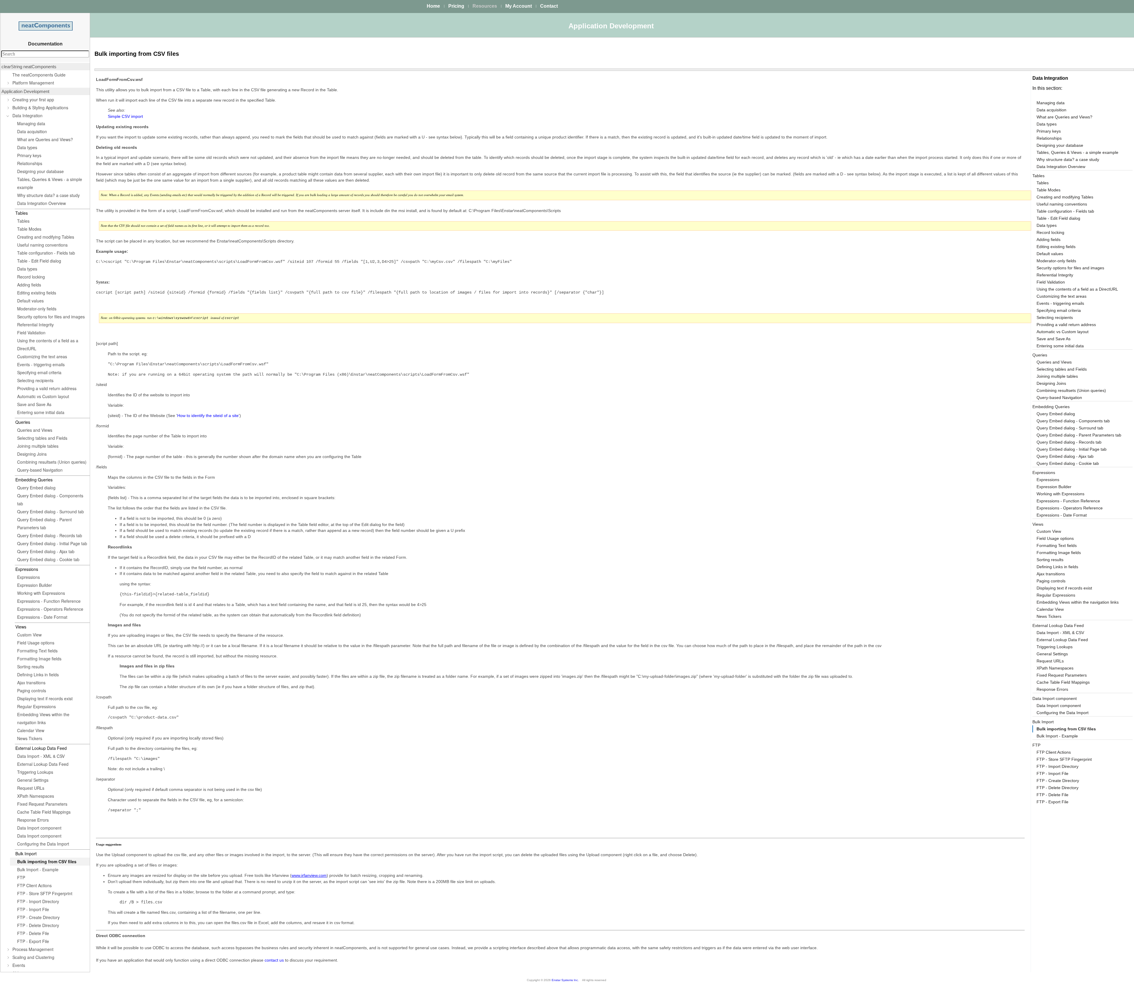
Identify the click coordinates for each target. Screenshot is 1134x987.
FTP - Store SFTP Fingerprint (44, 893)
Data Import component (39, 828)
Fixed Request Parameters (42, 804)
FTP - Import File (33, 909)
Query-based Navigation (40, 470)
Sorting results (30, 667)
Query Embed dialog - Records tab (49, 535)
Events (18, 965)
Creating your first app (33, 99)
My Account (518, 6)
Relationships (29, 163)
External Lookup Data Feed (43, 764)
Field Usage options (35, 643)
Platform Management (33, 83)
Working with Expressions (41, 593)
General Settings (32, 780)
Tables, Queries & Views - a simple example (49, 183)
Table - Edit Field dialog (39, 261)
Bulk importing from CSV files (46, 861)
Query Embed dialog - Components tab (50, 499)
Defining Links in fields (38, 674)
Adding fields (29, 285)
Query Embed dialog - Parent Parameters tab (44, 523)
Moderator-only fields (36, 309)
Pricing (456, 6)
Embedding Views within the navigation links (43, 718)
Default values (30, 301)
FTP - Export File (33, 941)
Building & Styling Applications (40, 107)
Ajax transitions (31, 682)
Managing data (31, 123)
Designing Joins (32, 454)
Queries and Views (34, 430)
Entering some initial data (40, 412)
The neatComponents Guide (39, 75)
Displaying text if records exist (45, 698)
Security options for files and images (51, 317)
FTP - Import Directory (38, 901)
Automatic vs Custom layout (43, 396)
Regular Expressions (36, 706)
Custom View (29, 635)
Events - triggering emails (41, 364)
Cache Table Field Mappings (44, 812)
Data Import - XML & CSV (41, 756)
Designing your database (40, 171)
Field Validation (31, 332)
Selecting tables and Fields (42, 438)
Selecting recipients (35, 380)
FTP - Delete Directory (38, 925)
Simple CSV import (125, 116)
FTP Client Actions (34, 885)
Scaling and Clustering (33, 957)
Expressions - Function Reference (49, 601)
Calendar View (30, 730)
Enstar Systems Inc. (565, 980)
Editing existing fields (36, 293)
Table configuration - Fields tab (46, 253)
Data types (27, 147)
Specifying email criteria (39, 372)
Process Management (32, 949)
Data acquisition (32, 131)
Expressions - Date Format (42, 617)
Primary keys (29, 155)
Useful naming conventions (42, 245)
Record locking (31, 277)
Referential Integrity (35, 325)
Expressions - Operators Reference (50, 609)
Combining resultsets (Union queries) (52, 462)
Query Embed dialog (36, 488)
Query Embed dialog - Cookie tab (48, 559)
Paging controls (31, 690)
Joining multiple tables (37, 446)
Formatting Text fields (37, 651)
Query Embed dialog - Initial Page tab (52, 543)
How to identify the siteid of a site (208, 415)
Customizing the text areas (42, 356)
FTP (21, 877)
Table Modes (29, 229)
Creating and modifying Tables (45, 237)
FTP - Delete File (33, 933)
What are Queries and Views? (45, 139)
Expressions (28, 577)
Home (433, 6)
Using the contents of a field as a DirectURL (47, 344)
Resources (484, 6)
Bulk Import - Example (37, 869)
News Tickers (29, 738)
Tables (23, 221)
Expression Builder (34, 585)
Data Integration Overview (41, 203)
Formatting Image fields (39, 659)
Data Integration (27, 115)
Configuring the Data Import (43, 844)
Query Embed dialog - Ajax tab (45, 551)
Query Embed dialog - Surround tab (50, 511)
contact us (274, 960)
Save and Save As (34, 404)
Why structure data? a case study (48, 195)
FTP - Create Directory (38, 917)
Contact (549, 6)
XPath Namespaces (35, 796)
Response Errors (33, 820)
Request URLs (30, 788)
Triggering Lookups (35, 772)
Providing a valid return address (46, 388)
